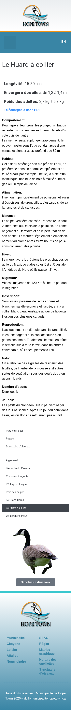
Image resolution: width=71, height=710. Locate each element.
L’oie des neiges (15, 492)
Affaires (12, 655)
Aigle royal (12, 460)
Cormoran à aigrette (17, 476)
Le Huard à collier (16, 507)
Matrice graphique (47, 651)
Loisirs (12, 649)
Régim (44, 643)
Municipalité (16, 638)
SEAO (43, 638)
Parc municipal (14, 430)
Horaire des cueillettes (48, 661)
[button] (10, 42)
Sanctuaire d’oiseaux (18, 446)
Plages (10, 438)
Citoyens (13, 643)
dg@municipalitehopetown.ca (45, 698)
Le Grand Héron (15, 499)
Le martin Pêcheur (16, 515)
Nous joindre (16, 661)
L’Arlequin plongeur (16, 484)
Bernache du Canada (18, 468)
